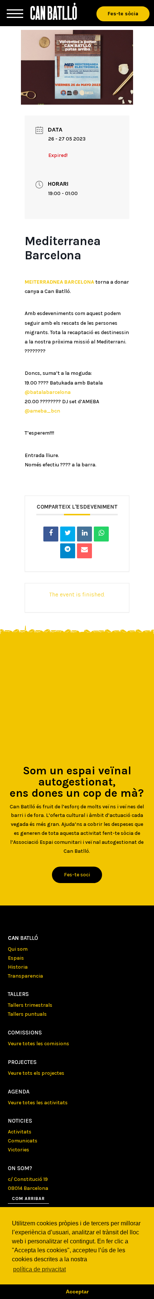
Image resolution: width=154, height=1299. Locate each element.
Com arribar (28, 1198)
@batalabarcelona (48, 392)
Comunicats (22, 1141)
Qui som (18, 949)
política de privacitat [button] (39, 1269)
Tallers (18, 994)
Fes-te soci (77, 874)
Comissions (25, 1032)
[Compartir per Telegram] (67, 550)
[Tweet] (67, 534)
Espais (16, 958)
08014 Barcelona (28, 1188)
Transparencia (25, 976)
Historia (18, 967)
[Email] (84, 550)
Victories (18, 1150)
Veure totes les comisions (38, 1043)
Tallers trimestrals (30, 1005)
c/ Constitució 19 (28, 1179)
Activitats (19, 1132)
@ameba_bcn (42, 411)
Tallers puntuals (27, 1014)
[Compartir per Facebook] (50, 534)
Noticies (20, 1120)
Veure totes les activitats (38, 1102)
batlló (23, 938)
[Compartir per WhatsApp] (101, 534)
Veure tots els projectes (36, 1073)
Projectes (22, 1062)
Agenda (19, 1091)
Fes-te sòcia (123, 13)
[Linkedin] (84, 534)
